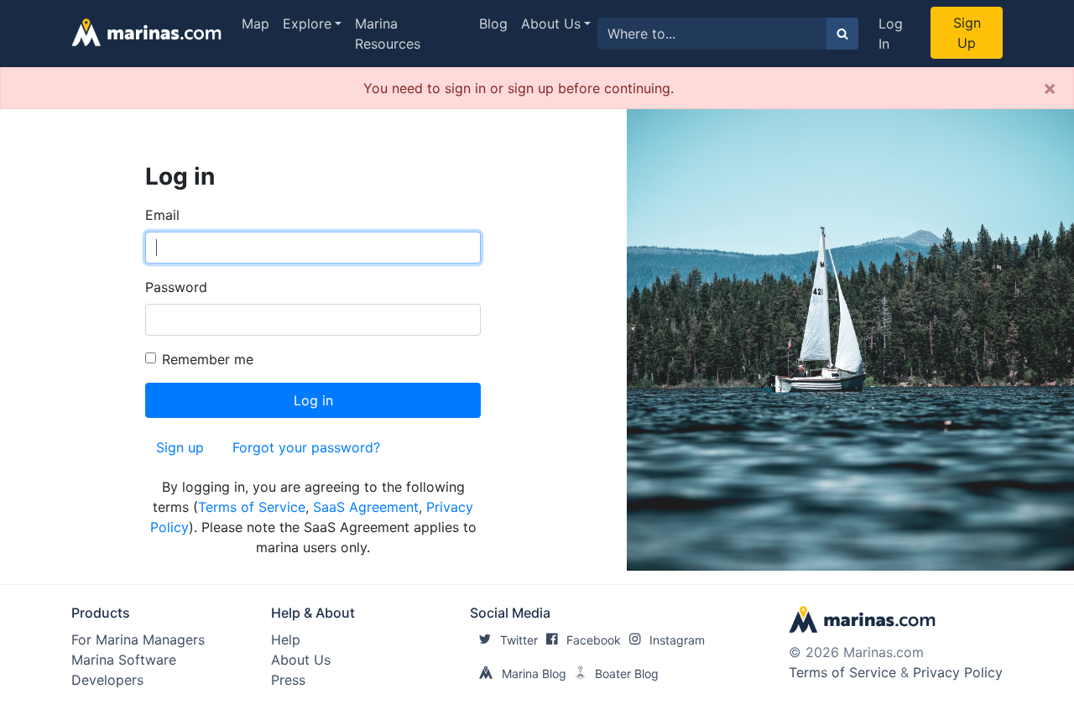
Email (162, 214)
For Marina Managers (138, 639)
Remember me (207, 359)
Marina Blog (534, 673)
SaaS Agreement (366, 507)
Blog (493, 23)
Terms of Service (251, 507)
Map (255, 23)
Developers (107, 679)
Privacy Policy (958, 672)
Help (285, 639)
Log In (890, 33)
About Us (551, 23)
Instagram (677, 640)
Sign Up (967, 32)
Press (288, 679)
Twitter (519, 640)
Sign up (180, 447)
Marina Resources (387, 33)
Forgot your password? (306, 447)
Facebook (593, 640)
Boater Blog (627, 673)
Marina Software (123, 659)
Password (176, 287)
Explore (307, 23)
